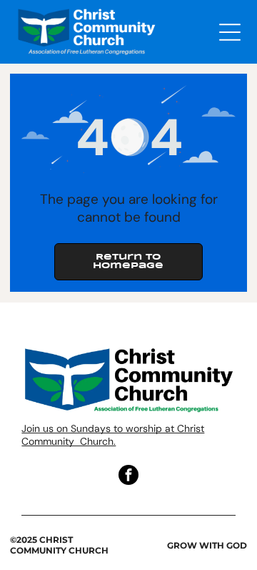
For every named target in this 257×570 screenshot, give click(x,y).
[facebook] (128, 476)
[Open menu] (230, 32)
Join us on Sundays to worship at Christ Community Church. (112, 435)
